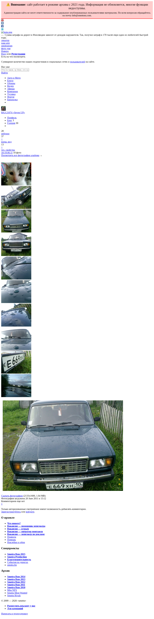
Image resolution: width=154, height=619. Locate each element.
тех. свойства (8, 150)
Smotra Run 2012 (16, 582)
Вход (3, 54)
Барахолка (12, 99)
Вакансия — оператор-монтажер (25, 531)
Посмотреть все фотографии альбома (20, 155)
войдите (30, 511)
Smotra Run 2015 (16, 554)
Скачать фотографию (12, 495)
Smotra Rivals (14, 595)
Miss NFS (12, 590)
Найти (4, 72)
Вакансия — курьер (18, 528)
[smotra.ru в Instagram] (6, 32)
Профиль (12, 117)
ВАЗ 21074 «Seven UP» (13, 112)
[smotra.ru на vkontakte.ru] (2, 23)
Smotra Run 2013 (16, 579)
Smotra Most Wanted (17, 593)
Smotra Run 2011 (16, 584)
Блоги (10, 80)
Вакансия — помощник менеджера (26, 526)
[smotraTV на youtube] (2, 20)
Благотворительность (19, 559)
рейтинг (5, 133)
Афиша (11, 88)
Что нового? (14, 523)
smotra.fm (12, 565)
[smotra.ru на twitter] (2, 29)
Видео (10, 86)
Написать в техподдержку (14, 613)
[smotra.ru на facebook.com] (2, 26)
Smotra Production (17, 557)
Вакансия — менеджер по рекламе (26, 534)
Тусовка (11, 94)
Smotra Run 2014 (16, 576)
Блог (9, 120)
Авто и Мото (14, 78)
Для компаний (15, 608)
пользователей (77, 61)
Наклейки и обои (16, 542)
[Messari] (3, 110)
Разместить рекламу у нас (21, 606)
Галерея (11, 123)
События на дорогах (17, 562)
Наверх (5, 51)
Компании (12, 91)
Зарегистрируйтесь (11, 511)
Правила (11, 537)
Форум (10, 97)
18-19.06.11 (7, 152)
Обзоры (11, 83)
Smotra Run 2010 (16, 587)
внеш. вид (6, 142)
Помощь (11, 539)
